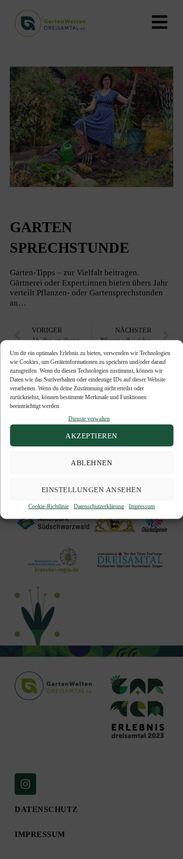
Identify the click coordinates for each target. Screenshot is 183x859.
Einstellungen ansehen (91, 490)
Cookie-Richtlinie (48, 506)
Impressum (142, 506)
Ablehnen (91, 463)
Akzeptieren (91, 436)
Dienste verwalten (89, 418)
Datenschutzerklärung (99, 506)
